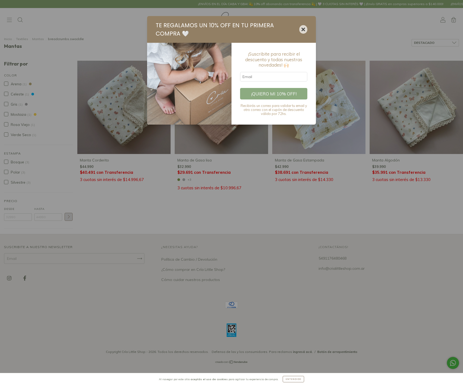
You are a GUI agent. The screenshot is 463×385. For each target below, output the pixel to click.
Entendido (293, 379)
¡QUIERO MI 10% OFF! (274, 94)
